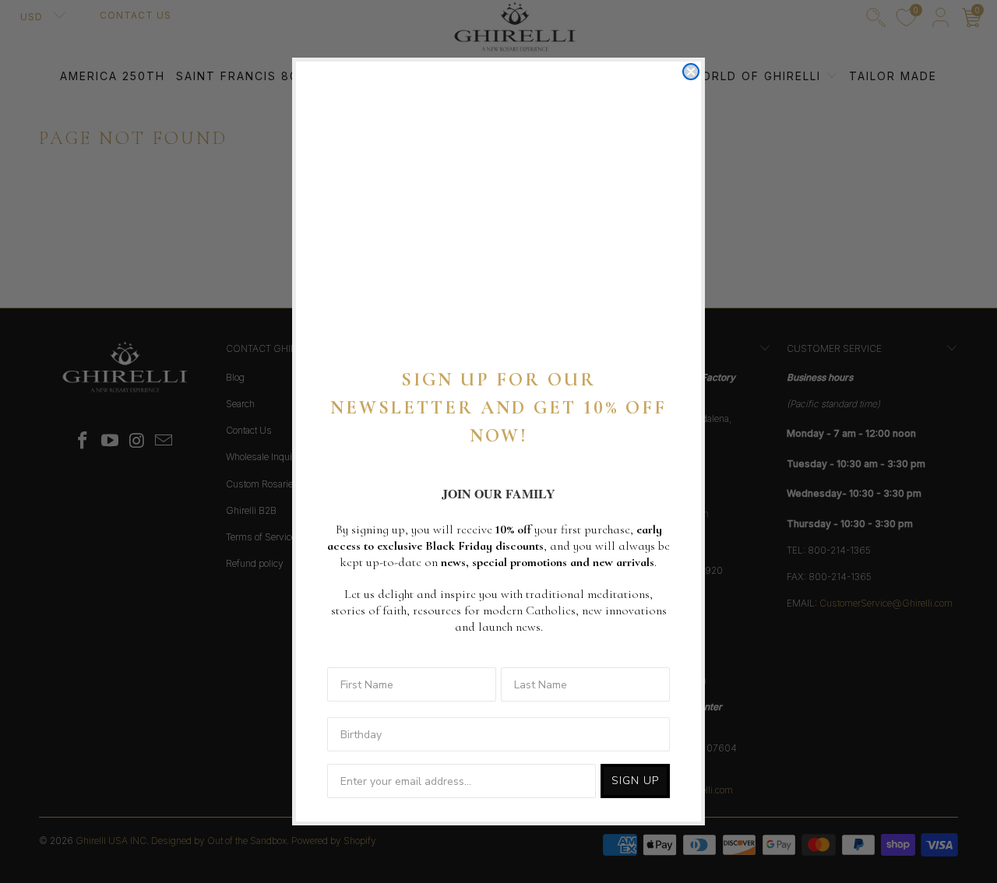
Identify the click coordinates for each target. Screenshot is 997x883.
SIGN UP (635, 780)
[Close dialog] (691, 71)
